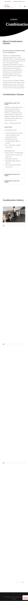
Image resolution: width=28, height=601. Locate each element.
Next (23, 582)
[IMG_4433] (14, 344)
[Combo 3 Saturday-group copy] (14, 463)
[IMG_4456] (14, 226)
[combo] (14, 222)
